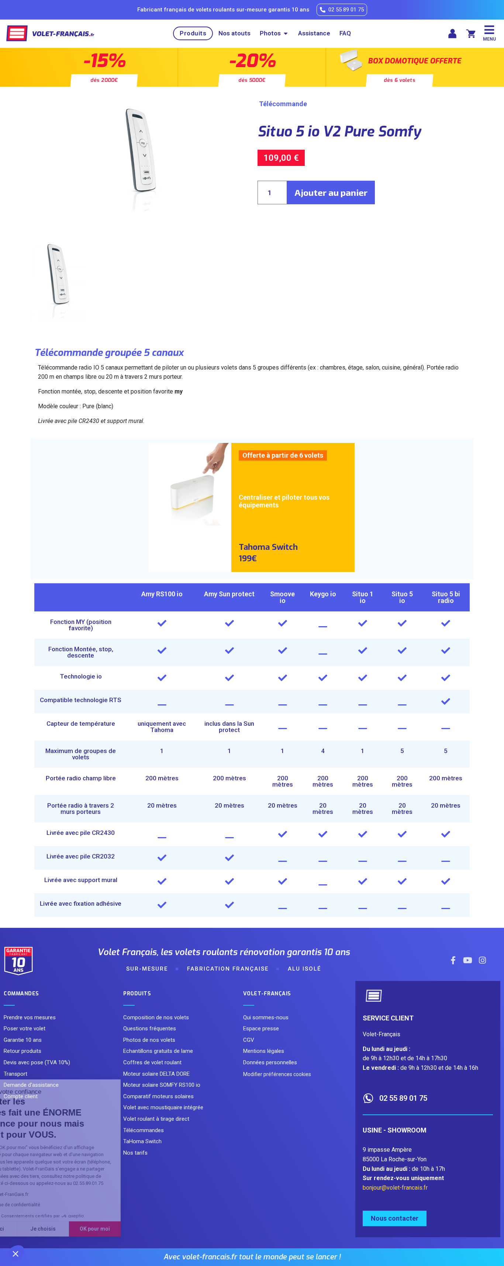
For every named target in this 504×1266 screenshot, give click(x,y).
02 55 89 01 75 (403, 1098)
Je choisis (84, 1229)
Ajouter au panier (330, 192)
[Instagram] (483, 960)
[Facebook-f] (453, 960)
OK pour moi (136, 1229)
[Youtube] (468, 960)
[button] (15, 1253)
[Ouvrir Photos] (286, 33)
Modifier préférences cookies (277, 1074)
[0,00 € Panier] (470, 33)
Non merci (33, 1229)
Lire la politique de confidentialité (48, 1204)
